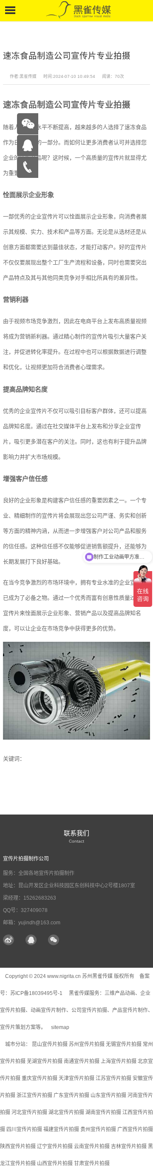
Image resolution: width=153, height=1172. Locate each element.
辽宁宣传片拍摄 (55, 1146)
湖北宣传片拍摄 (66, 1112)
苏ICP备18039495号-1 (37, 993)
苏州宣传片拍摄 (87, 1044)
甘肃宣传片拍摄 (92, 1163)
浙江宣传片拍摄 (34, 1095)
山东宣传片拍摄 (108, 1095)
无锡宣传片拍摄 (124, 1044)
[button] (53, 940)
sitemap (60, 1027)
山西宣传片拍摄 (55, 1163)
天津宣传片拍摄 (76, 1078)
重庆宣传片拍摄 (39, 1078)
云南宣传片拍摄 (92, 1146)
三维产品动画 (120, 993)
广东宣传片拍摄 (71, 1095)
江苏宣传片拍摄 (113, 1078)
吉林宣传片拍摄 (129, 1146)
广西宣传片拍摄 (135, 1129)
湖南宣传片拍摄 (103, 1112)
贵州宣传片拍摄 (98, 1129)
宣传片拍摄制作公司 (26, 859)
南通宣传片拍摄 (81, 1061)
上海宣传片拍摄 (118, 1061)
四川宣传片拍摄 (24, 1129)
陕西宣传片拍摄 (18, 1146)
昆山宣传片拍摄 (50, 1044)
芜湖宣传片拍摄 (44, 1061)
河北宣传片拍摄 (29, 1112)
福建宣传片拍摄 (61, 1129)
